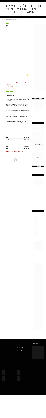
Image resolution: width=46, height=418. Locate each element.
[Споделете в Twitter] (2, 29)
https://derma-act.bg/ (10, 88)
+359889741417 (9, 84)
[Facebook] (6, 90)
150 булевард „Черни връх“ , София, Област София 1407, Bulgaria (17, 82)
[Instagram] (7, 90)
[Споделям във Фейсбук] (2, 26)
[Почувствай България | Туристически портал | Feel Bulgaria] (23, 9)
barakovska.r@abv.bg (10, 86)
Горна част (23, 392)
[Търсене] (28, 19)
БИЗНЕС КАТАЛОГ (20, 19)
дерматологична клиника (9, 151)
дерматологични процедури (18, 151)
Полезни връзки (19, 350)
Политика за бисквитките (20, 347)
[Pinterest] (2, 31)
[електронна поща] (2, 33)
